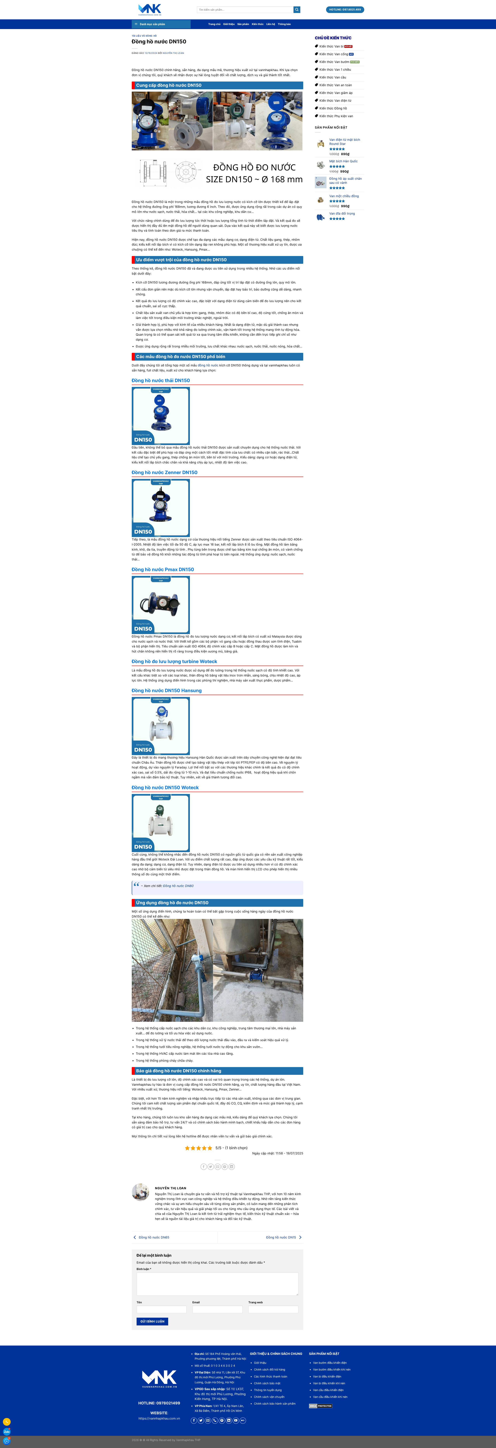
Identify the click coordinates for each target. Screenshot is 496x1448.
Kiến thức (258, 24)
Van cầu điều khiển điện (328, 1390)
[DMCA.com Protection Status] (320, 1406)
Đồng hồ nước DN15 (281, 1237)
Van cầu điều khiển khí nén (330, 1396)
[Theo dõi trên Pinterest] (222, 1420)
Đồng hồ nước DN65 (153, 1237)
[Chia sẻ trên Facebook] (204, 1167)
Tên (139, 1302)
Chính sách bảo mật (267, 1383)
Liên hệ (270, 24)
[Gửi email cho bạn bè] (217, 1167)
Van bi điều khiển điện (327, 1376)
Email (196, 1302)
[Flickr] (243, 1420)
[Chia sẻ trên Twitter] (211, 1167)
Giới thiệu (229, 24)
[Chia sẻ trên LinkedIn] (231, 1167)
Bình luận (144, 1269)
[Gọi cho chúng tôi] (215, 1420)
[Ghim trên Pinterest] (224, 1167)
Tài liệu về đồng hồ (144, 35)
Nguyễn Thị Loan (173, 53)
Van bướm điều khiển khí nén (331, 1369)
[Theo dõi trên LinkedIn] (229, 1420)
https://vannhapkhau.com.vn (159, 1418)
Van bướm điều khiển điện (330, 1362)
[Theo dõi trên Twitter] (201, 1420)
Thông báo (284, 24)
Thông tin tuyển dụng (268, 1390)
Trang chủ (214, 24)
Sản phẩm (243, 24)
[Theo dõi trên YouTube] (236, 1420)
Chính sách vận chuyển (269, 1396)
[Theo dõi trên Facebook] (194, 1420)
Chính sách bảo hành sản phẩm (275, 1403)
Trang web (255, 1302)
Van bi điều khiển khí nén (329, 1383)
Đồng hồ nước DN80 (178, 886)
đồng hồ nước (208, 365)
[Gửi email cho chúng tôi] (208, 1420)
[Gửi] (297, 9)
